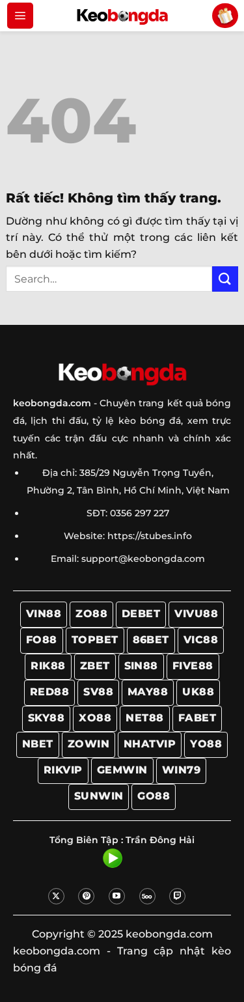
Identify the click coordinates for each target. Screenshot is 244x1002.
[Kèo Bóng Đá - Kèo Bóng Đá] (122, 15)
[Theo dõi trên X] (56, 896)
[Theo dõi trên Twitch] (177, 896)
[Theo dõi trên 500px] (147, 896)
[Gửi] (225, 279)
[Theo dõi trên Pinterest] (86, 896)
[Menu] (20, 16)
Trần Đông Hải (160, 840)
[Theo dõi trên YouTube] (117, 896)
